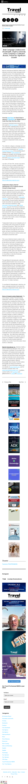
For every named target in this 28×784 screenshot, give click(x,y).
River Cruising (5, 743)
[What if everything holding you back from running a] (14, 667)
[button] (2, 2)
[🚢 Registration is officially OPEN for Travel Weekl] (14, 594)
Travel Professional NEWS (8, 761)
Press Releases (6, 739)
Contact (23, 772)
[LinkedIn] (10, 777)
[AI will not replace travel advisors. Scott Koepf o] (14, 619)
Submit (6, 707)
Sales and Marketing (7, 745)
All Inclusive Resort (6, 716)
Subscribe (14, 772)
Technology (5, 752)
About (19, 772)
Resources (4, 741)
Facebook (15, 372)
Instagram (19, 373)
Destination (5, 723)
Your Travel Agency (6, 764)
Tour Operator (5, 754)
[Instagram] (7, 777)
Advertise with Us (7, 772)
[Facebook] (2, 777)
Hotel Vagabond (15, 152)
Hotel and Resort (6, 734)
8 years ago (7, 28)
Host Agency (5, 729)
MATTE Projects (13, 125)
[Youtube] (12, 777)
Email (5, 699)
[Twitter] (5, 776)
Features (4, 725)
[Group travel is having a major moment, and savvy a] (14, 643)
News (3, 736)
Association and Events (7, 718)
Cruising (4, 720)
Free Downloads (6, 727)
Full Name (6, 692)
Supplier (4, 748)
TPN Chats (4, 759)
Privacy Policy (14, 774)
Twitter (13, 373)
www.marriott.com (15, 367)
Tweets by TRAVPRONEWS (9, 564)
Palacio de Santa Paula (13, 157)
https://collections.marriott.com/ (10, 180)
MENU (6, 2)
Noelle (4, 156)
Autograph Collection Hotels (9, 205)
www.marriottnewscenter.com (10, 370)
